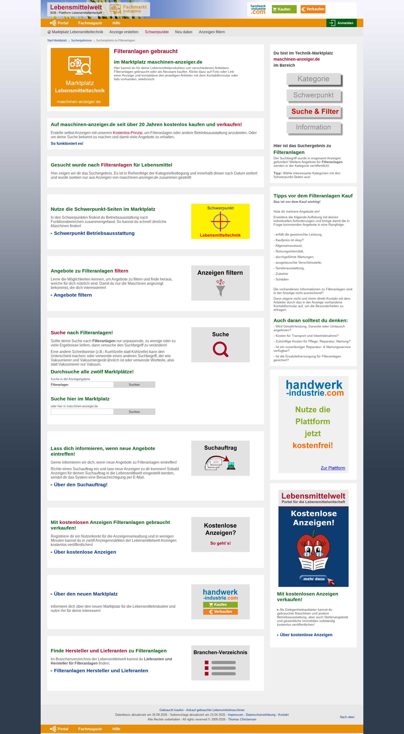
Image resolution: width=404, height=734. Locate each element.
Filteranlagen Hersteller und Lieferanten (101, 670)
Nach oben (347, 717)
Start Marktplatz (57, 40)
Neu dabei (183, 32)
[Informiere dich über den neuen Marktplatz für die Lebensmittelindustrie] (220, 599)
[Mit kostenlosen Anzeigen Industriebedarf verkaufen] (313, 538)
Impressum (235, 714)
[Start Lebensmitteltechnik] (98, 9)
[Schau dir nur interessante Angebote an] (220, 280)
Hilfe (116, 23)
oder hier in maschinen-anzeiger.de (74, 406)
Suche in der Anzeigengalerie (70, 379)
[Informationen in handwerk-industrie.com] (302, 9)
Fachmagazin (90, 23)
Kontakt (283, 714)
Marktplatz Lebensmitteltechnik (77, 32)
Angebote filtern (73, 295)
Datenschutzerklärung (260, 714)
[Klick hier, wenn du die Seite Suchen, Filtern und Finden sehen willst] (313, 104)
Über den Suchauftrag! (81, 484)
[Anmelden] (341, 23)
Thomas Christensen (242, 719)
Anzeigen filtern (212, 32)
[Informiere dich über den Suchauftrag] (220, 455)
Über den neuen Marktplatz (86, 593)
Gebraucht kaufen (171, 710)
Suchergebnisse (81, 40)
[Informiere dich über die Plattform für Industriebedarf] (313, 424)
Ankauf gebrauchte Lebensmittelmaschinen (215, 710)
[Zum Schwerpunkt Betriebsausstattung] (220, 218)
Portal (63, 23)
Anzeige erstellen (123, 32)
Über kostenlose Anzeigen (306, 634)
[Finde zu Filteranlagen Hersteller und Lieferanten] (220, 660)
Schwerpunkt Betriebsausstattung (94, 233)
